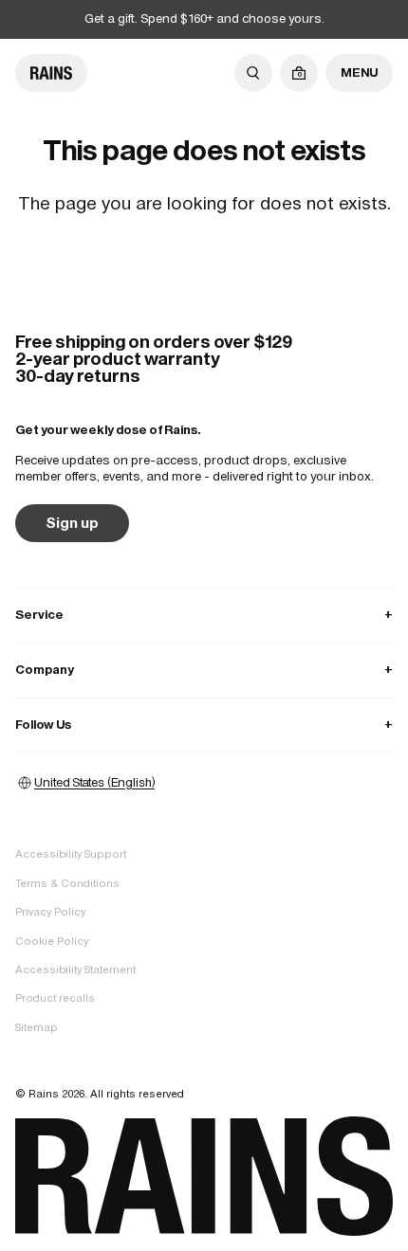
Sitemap (36, 1027)
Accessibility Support (70, 854)
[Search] (253, 73)
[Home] (51, 73)
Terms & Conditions (67, 883)
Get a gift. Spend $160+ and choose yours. (204, 18)
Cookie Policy (51, 941)
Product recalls (55, 998)
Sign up (72, 523)
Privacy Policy (50, 911)
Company (204, 669)
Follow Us (204, 724)
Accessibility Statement (75, 969)
